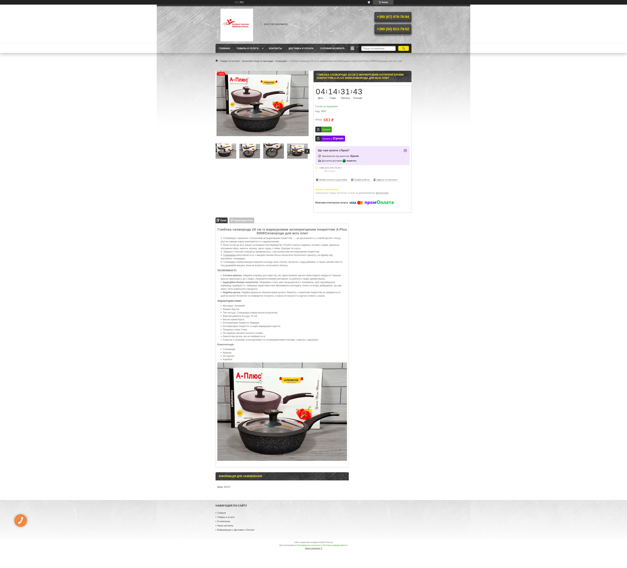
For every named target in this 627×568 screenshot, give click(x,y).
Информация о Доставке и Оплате (235, 529)
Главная (224, 48)
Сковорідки (281, 61)
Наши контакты (225, 525)
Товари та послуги (230, 61)
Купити (326, 129)
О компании (223, 521)
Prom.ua (329, 542)
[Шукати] (403, 48)
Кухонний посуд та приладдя (257, 61)
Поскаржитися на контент (309, 545)
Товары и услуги (247, 48)
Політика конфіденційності (335, 545)
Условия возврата (332, 48)
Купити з (327, 138)
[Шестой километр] (237, 24)
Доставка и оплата (301, 48)
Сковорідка (229, 255)
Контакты (275, 48)
